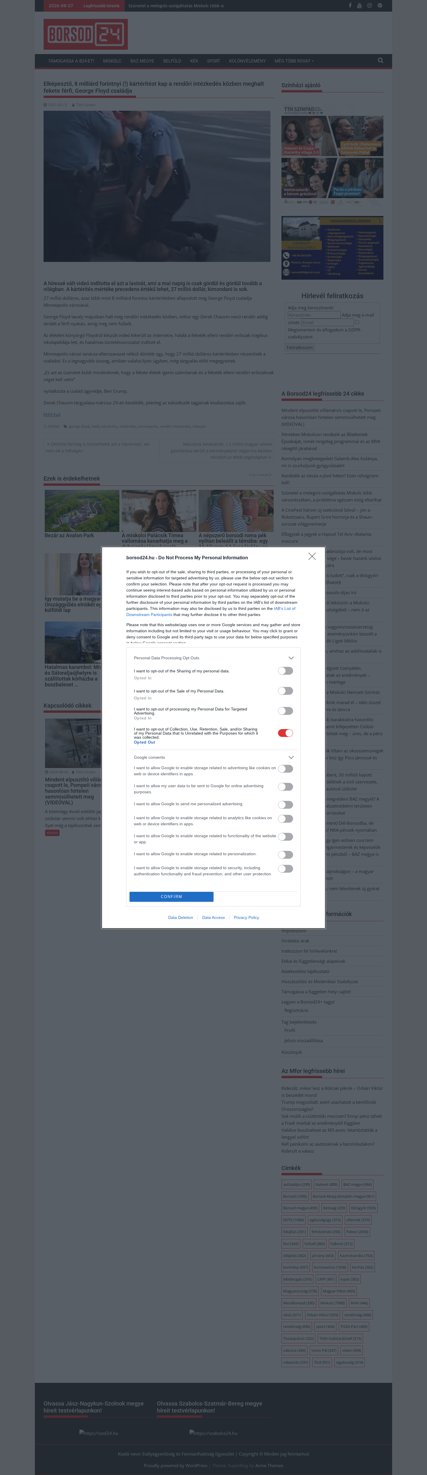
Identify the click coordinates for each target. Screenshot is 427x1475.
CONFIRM (171, 896)
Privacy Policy (246, 917)
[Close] (314, 558)
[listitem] (213, 658)
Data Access (213, 917)
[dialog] (213, 737)
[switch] (285, 671)
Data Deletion (180, 917)
